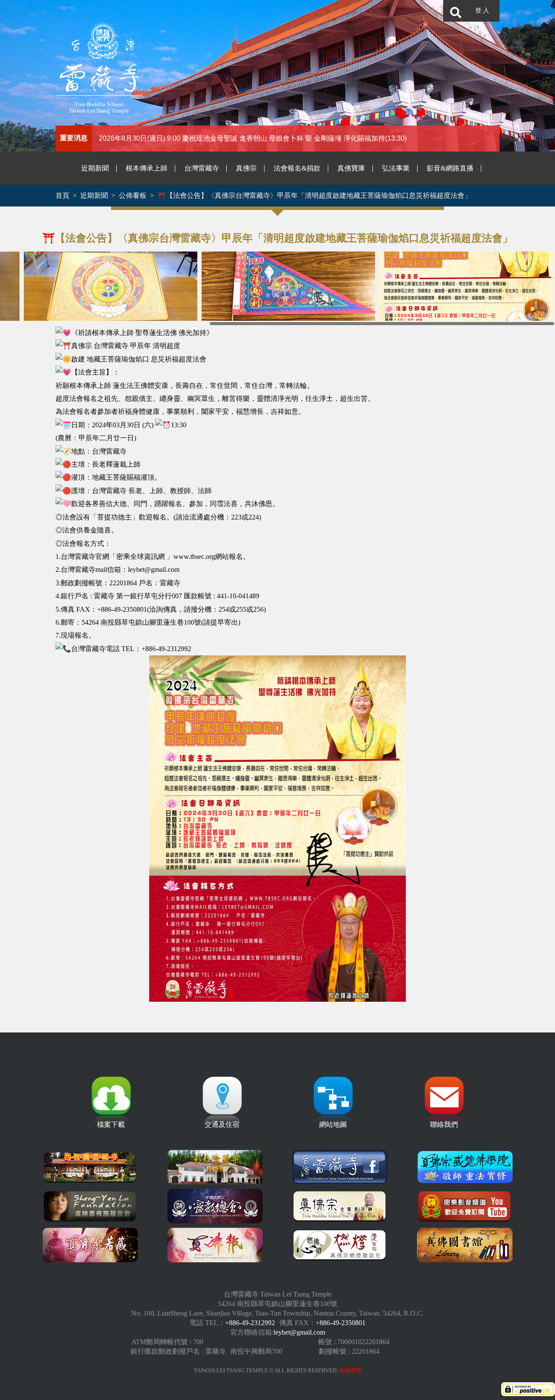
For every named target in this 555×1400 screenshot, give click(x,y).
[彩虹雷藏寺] (215, 1167)
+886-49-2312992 (250, 1322)
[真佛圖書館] (465, 1245)
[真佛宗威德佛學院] (465, 1167)
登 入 (482, 10)
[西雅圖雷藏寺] (90, 1167)
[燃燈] (340, 1245)
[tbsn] (340, 1206)
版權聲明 (350, 1371)
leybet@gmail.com (299, 1332)
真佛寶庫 (351, 168)
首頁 (62, 195)
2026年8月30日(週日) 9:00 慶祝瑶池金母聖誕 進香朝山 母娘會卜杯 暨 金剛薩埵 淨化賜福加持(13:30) (253, 138)
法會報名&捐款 (297, 168)
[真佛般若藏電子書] (90, 1245)
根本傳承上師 (146, 168)
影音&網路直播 (450, 168)
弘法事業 (396, 168)
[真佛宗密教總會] (215, 1206)
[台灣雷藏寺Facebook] (340, 1167)
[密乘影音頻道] (465, 1206)
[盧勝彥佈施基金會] (90, 1206)
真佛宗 (246, 168)
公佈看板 (133, 195)
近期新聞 (95, 168)
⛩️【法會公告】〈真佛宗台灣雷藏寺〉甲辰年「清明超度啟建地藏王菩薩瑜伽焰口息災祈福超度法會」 (314, 195)
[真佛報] (215, 1245)
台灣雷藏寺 (201, 168)
